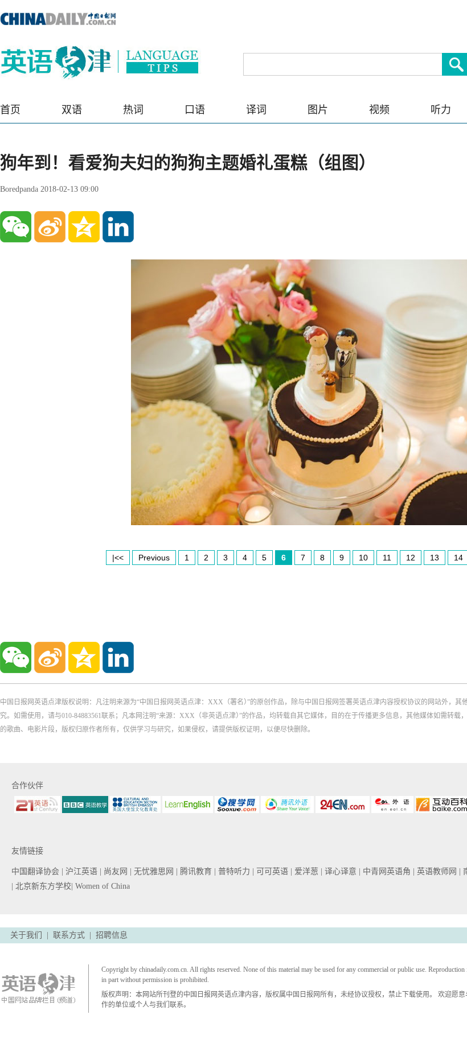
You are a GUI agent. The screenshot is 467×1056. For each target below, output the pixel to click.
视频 (379, 110)
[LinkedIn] (118, 226)
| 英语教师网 (436, 871)
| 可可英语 (271, 871)
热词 (133, 110)
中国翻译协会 (36, 871)
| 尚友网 (115, 871)
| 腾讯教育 (195, 871)
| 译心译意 (340, 871)
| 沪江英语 (81, 871)
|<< (118, 557)
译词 (256, 110)
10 (363, 557)
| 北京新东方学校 (41, 886)
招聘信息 (112, 935)
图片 (318, 110)
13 (434, 557)
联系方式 (69, 935)
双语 (72, 110)
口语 (195, 110)
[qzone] (84, 226)
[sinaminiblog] (49, 226)
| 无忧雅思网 (153, 871)
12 (410, 557)
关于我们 (26, 935)
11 (387, 557)
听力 (441, 110)
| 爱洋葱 (305, 871)
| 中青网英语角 (386, 871)
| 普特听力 (233, 871)
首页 (10, 110)
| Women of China (100, 886)
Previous (154, 557)
